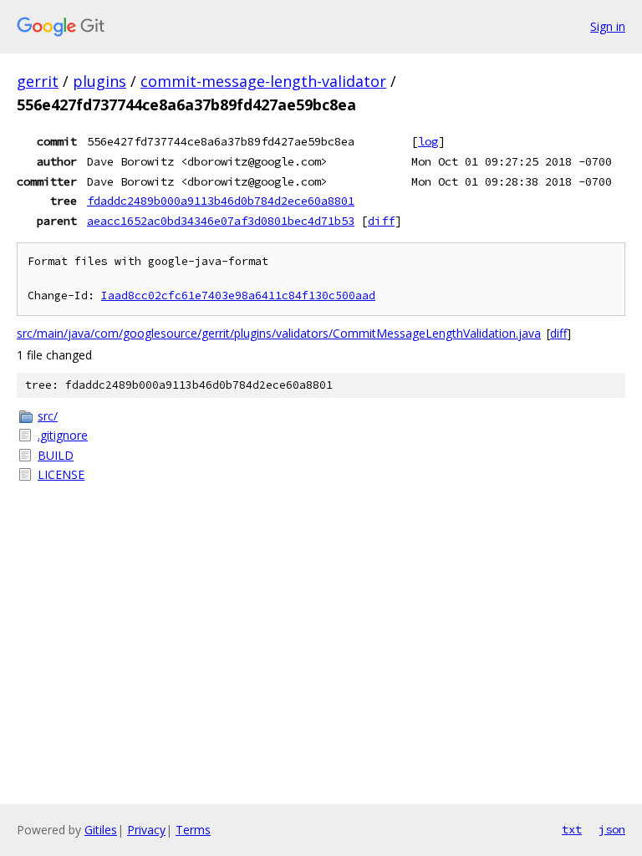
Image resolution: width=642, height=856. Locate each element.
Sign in (607, 26)
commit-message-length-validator (263, 81)
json (612, 829)
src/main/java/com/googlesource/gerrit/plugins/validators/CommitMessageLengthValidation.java (279, 333)
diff (381, 220)
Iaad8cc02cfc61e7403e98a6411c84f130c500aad (238, 295)
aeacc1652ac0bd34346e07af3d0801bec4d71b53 (220, 220)
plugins (99, 81)
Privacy (146, 830)
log (428, 141)
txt (572, 829)
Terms (193, 830)
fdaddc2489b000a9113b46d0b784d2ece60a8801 (220, 200)
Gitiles (100, 830)
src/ (48, 416)
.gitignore (63, 435)
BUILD (56, 455)
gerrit (38, 81)
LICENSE (61, 474)
